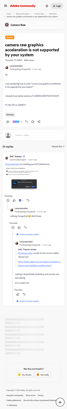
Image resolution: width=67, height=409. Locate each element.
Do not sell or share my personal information (41, 400)
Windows (10, 114)
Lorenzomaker (16, 65)
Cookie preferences (13, 400)
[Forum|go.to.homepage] (23, 5)
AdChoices (13, 405)
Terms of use (30, 395)
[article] (33, 179)
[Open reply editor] (33, 135)
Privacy (41, 395)
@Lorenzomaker (12, 164)
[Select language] (46, 5)
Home (9, 14)
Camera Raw (39, 14)
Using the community (14, 395)
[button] (5, 6)
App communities (22, 14)
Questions (53, 14)
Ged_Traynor (16, 156)
